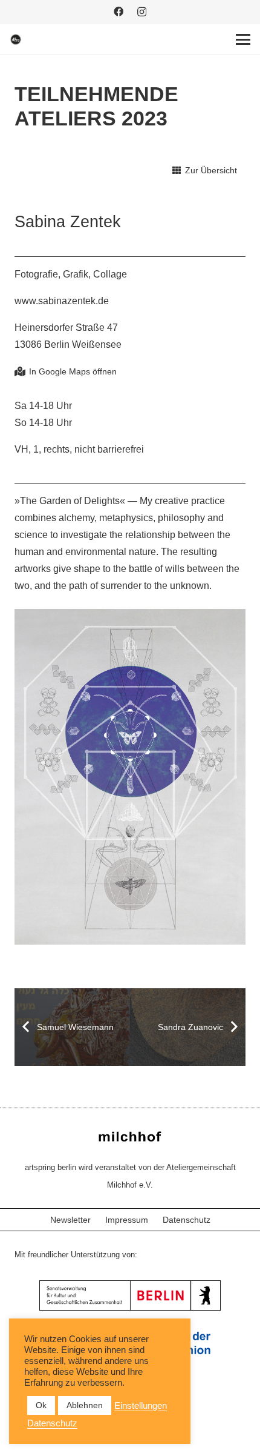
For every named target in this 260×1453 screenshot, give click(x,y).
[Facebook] (118, 11)
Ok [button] (41, 1405)
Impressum (126, 1220)
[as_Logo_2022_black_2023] (16, 39)
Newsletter (70, 1220)
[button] (243, 39)
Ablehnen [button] (85, 1405)
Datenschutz (186, 1220)
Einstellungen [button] (140, 1406)
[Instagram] (141, 12)
